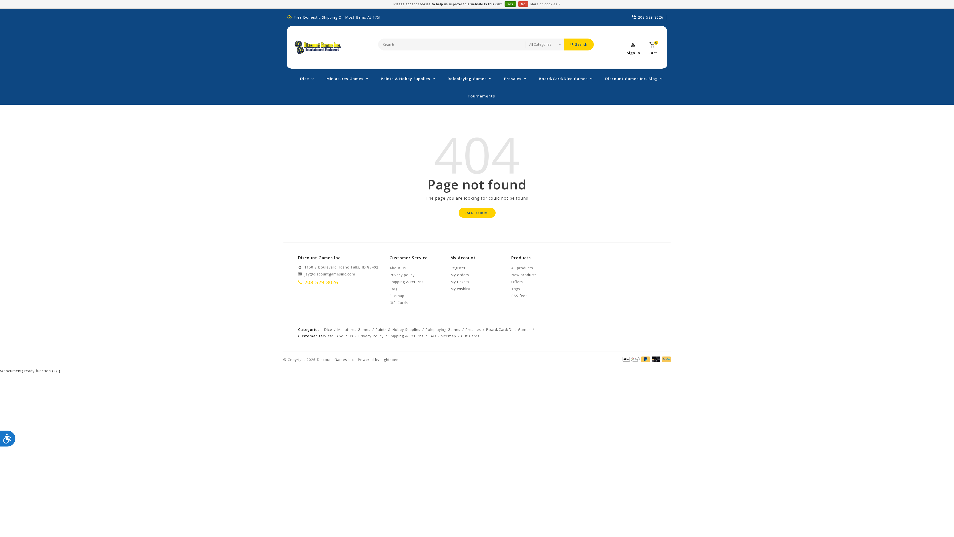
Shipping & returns (407, 281)
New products (524, 274)
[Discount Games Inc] (317, 47)
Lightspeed (391, 359)
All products (522, 268)
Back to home (477, 213)
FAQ (393, 288)
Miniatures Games (344, 78)
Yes (510, 4)
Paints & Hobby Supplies (405, 78)
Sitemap (397, 295)
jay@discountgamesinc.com (329, 274)
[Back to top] (939, 522)
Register (458, 268)
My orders (459, 274)
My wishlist (460, 288)
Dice (304, 78)
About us (398, 268)
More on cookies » (545, 4)
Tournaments (481, 95)
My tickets (459, 281)
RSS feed (519, 295)
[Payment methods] (665, 359)
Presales (512, 78)
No (523, 4)
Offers (517, 281)
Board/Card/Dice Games (563, 78)
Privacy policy (402, 274)
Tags (515, 288)
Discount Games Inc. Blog (631, 78)
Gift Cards (399, 302)
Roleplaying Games (467, 78)
